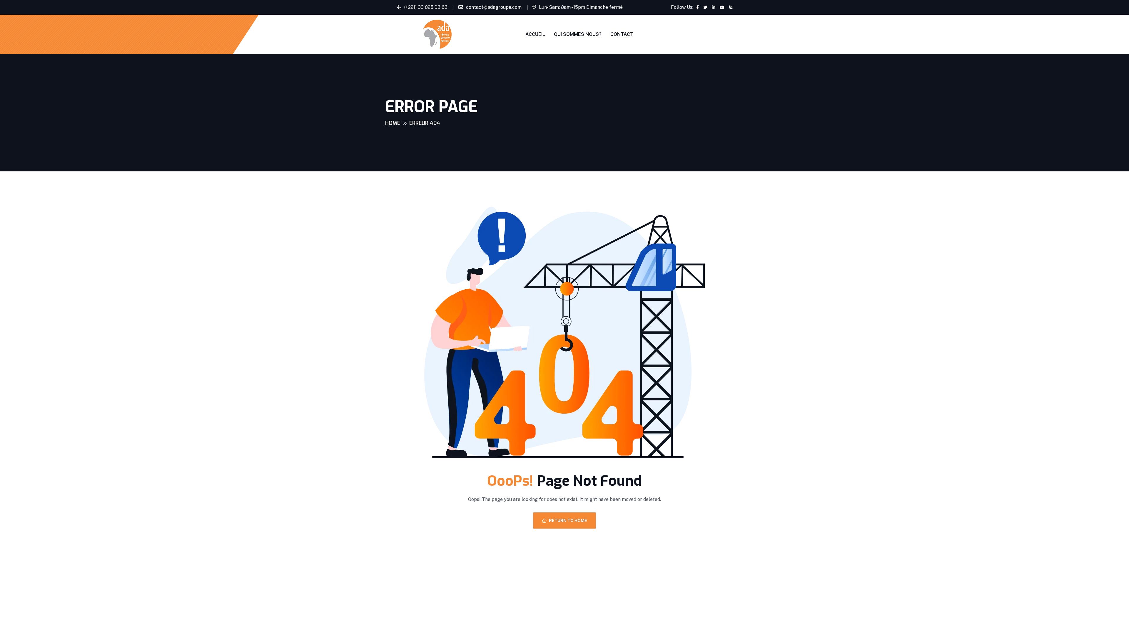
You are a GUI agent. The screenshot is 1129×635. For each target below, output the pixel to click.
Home (392, 123)
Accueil (535, 34)
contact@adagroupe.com (494, 7)
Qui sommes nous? (578, 34)
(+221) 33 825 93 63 (425, 7)
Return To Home (568, 520)
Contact (621, 34)
